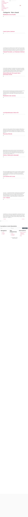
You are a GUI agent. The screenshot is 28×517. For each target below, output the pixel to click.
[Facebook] (22, 238)
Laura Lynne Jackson (9, 31)
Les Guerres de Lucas (9, 176)
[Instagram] (24, 238)
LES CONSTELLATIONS (5, 2)
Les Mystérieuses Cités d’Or (11, 112)
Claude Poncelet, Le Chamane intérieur (14, 52)
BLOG (2, 4)
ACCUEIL (3, 0)
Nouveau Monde (7, 134)
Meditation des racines (9, 95)
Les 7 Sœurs (6, 197)
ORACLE (3, 5)
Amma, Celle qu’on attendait (11, 155)
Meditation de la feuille (9, 14)
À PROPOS (3, 1)
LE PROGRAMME (4, 3)
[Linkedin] (20, 238)
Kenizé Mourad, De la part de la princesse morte (11, 73)
